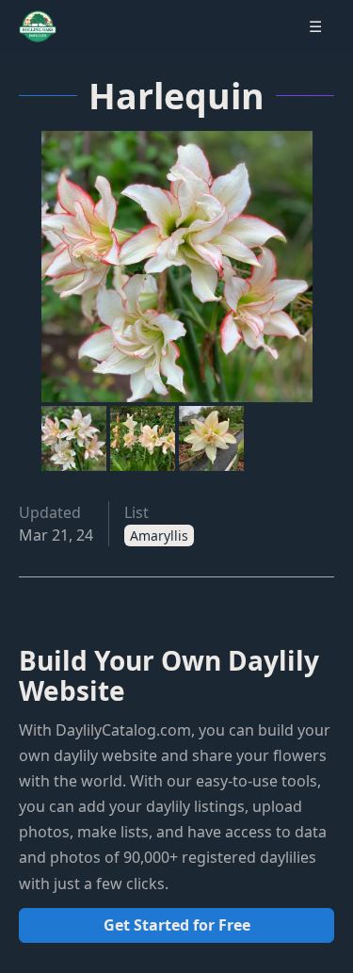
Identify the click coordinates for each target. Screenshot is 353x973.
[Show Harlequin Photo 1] (73, 438)
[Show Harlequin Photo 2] (142, 438)
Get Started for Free (177, 925)
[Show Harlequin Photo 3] (211, 438)
